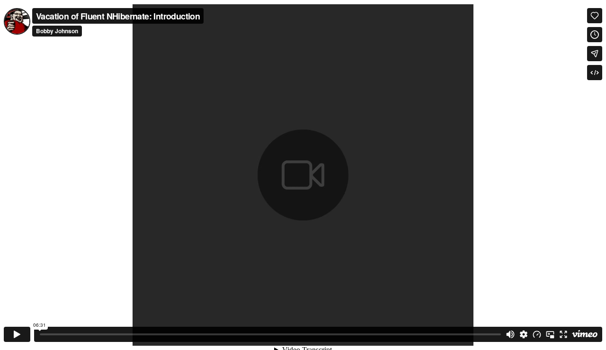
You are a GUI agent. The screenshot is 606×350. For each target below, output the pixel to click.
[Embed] (594, 72)
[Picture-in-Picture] (550, 334)
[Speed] (537, 334)
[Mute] (510, 334)
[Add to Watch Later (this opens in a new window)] (594, 34)
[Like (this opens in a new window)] (594, 15)
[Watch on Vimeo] (584, 334)
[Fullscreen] (563, 334)
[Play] (17, 334)
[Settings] (523, 334)
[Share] (594, 53)
